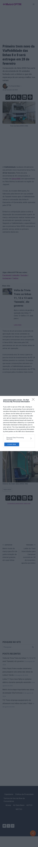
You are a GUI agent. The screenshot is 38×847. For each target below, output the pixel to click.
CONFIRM (11, 444)
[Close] (34, 400)
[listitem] (19, 438)
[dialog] (19, 423)
